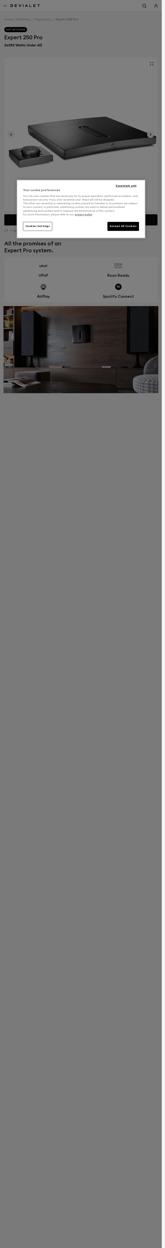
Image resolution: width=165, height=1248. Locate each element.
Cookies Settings (37, 226)
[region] (81, 209)
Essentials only (126, 185)
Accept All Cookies (123, 226)
